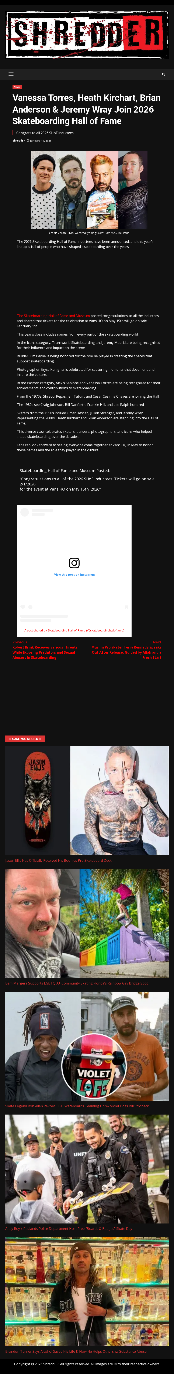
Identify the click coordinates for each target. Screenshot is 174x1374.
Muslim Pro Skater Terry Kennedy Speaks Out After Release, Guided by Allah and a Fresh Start (126, 650)
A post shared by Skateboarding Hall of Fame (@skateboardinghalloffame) (74, 630)
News (17, 86)
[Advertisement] (89, 281)
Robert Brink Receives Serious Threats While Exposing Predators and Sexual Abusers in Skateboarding (45, 650)
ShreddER (19, 140)
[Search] (163, 74)
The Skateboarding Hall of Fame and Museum (53, 315)
